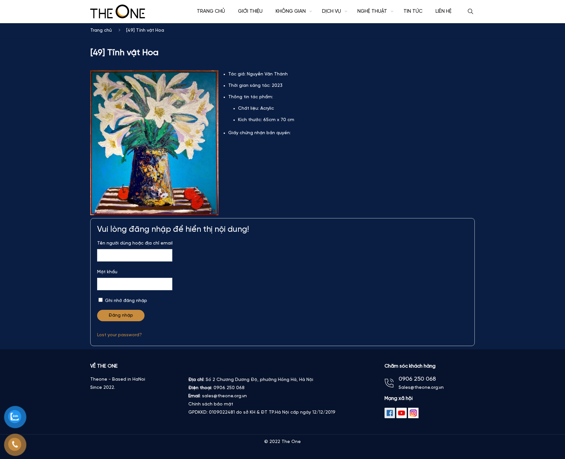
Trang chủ (101, 30)
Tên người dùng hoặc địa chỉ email (135, 243)
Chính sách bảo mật (210, 404)
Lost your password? (119, 335)
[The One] (117, 11)
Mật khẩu (107, 272)
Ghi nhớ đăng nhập (125, 300)
